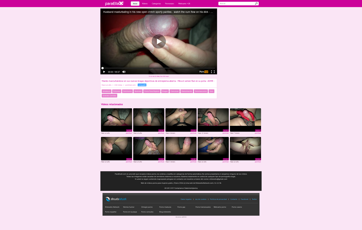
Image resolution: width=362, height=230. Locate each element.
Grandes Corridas (109, 95)
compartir (142, 85)
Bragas (165, 91)
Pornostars (169, 3)
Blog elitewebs (165, 212)
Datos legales (186, 199)
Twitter (254, 199)
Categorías (156, 3)
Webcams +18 (184, 3)
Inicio (135, 3)
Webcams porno (220, 207)
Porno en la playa (130, 212)
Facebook (244, 199)
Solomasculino (201, 91)
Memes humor (128, 207)
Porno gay (181, 207)
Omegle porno (147, 207)
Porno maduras (165, 207)
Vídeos (145, 3)
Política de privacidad (218, 199)
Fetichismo (127, 91)
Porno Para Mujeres (151, 91)
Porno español (110, 212)
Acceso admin (181, 217)
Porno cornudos (147, 212)
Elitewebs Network (112, 207)
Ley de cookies (200, 199)
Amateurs (106, 91)
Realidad (138, 91)
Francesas (175, 91)
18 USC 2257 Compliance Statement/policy (181, 188)
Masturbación (187, 91)
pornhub (129, 133)
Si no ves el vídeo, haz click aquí (159, 76)
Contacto (233, 199)
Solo (211, 91)
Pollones (116, 91)
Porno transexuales (203, 207)
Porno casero (237, 207)
